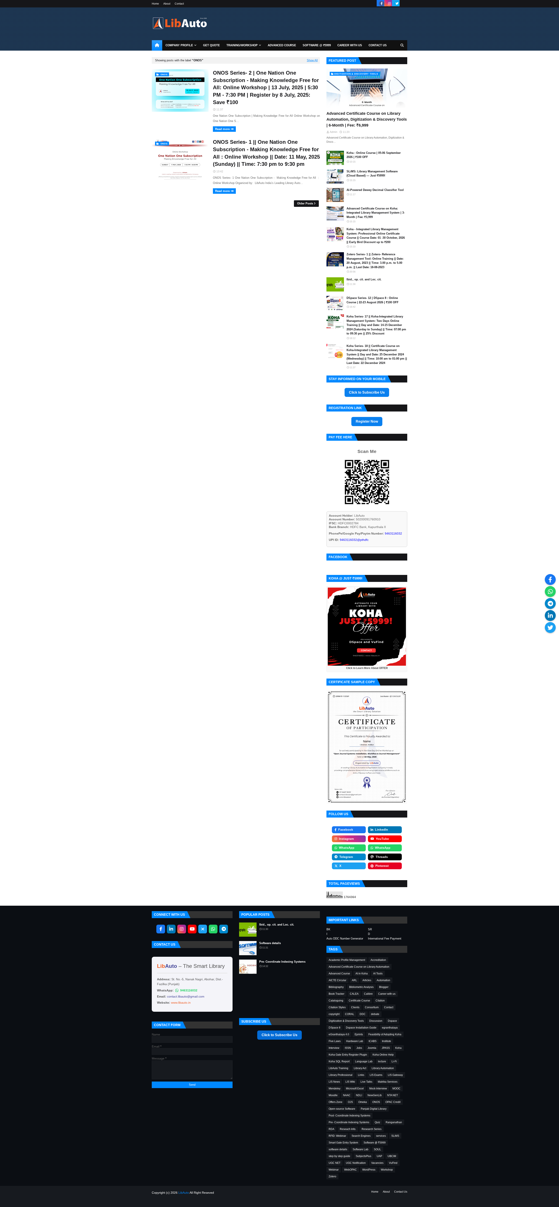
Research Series (371, 1129)
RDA (331, 1129)
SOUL (377, 1149)
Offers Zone (335, 1102)
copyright (334, 1014)
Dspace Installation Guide (361, 1027)
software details (338, 1149)
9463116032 (188, 990)
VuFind (393, 1162)
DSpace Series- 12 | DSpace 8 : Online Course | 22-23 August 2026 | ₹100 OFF (373, 300)
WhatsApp (346, 847)
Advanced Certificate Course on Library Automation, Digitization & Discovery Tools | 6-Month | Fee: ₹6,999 (366, 119)
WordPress (368, 1169)
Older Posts (305, 203)
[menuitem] (157, 45)
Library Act (360, 1068)
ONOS (376, 1102)
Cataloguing (336, 1000)
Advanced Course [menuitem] (282, 45)
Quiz (377, 1122)
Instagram (346, 838)
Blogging (171, 1201)
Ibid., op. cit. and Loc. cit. (364, 279)
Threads (382, 857)
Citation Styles (337, 1007)
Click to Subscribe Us (367, 392)
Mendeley (334, 1088)
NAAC (346, 1095)
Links (361, 1075)
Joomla (371, 1047)
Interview (334, 1047)
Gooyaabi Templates (208, 1201)
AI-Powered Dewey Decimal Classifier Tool (375, 190)
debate (375, 1014)
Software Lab (360, 1149)
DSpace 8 (334, 1027)
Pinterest (382, 866)
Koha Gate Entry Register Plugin (348, 1054)
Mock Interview (378, 1088)
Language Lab (364, 1061)
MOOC (396, 1088)
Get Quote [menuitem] (211, 45)
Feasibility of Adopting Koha (384, 1034)
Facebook (345, 829)
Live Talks (366, 1081)
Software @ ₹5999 (375, 1142)
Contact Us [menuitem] (378, 45)
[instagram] (389, 3)
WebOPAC (350, 1169)
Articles (366, 980)
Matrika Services (387, 1081)
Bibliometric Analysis (361, 987)
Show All (312, 60)
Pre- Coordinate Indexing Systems (282, 961)
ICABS (372, 1041)
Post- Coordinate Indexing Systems (349, 1115)
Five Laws (335, 1041)
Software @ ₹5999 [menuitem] (317, 45)
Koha (398, 1047)
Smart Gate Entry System (343, 1142)
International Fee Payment (384, 938)
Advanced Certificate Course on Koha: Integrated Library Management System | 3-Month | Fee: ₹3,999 (376, 213)
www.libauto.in (181, 1002)
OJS (350, 1102)
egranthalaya (390, 1027)
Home (155, 3)
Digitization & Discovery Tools (346, 1020)
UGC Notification (356, 1162)
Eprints (359, 1034)
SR (370, 929)
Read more (222, 129)
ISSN (348, 1047)
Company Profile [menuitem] (179, 45)
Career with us (386, 993)
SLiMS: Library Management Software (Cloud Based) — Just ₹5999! (372, 173)
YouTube (382, 838)
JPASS (386, 1047)
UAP (379, 1156)
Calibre (368, 993)
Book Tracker (336, 993)
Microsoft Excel (355, 1088)
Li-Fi (394, 1061)
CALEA (354, 993)
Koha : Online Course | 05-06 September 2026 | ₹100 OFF (374, 155)
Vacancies (377, 1162)
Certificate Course (359, 1000)
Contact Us (400, 1191)
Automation (383, 980)
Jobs (359, 1047)
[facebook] (381, 3)
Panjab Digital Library (373, 1108)
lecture (382, 1061)
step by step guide (339, 1156)
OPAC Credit (392, 1102)
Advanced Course (339, 973)
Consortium (372, 1007)
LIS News (334, 1081)
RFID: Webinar (337, 1135)
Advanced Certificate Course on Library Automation (359, 966)
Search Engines (361, 1135)
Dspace (392, 1020)
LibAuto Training (338, 1068)
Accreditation (378, 960)
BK (328, 929)
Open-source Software (342, 1108)
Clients (355, 1007)
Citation (380, 1000)
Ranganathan (394, 1122)
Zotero (332, 1176)
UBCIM (392, 1156)
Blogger (383, 987)
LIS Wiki (350, 1081)
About (166, 3)
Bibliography (336, 987)
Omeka (362, 1102)
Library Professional (340, 1075)
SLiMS (395, 1135)
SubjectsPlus (363, 1156)
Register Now (367, 421)
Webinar (334, 1169)
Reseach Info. (348, 1129)
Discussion (375, 1020)
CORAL (349, 1014)
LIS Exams (376, 1075)
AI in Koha (361, 973)
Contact (179, 3)
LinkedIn (381, 829)
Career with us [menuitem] (349, 45)
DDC (363, 1014)
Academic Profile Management (347, 960)
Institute (386, 1041)
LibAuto (183, 1192)
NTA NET (392, 1095)
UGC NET (334, 1162)
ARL (354, 980)
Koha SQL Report (339, 1061)
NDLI (359, 1095)
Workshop (387, 1169)
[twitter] (397, 3)
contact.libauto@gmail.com (185, 996)
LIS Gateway (395, 1075)
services (381, 1135)
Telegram (346, 857)
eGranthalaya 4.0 (339, 1034)
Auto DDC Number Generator (344, 938)
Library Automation (383, 1068)
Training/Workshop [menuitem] (242, 45)
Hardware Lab (354, 1041)
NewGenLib (374, 1095)
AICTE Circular (337, 980)
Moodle (333, 1095)
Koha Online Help (383, 1054)
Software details (270, 943)
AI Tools (378, 973)
